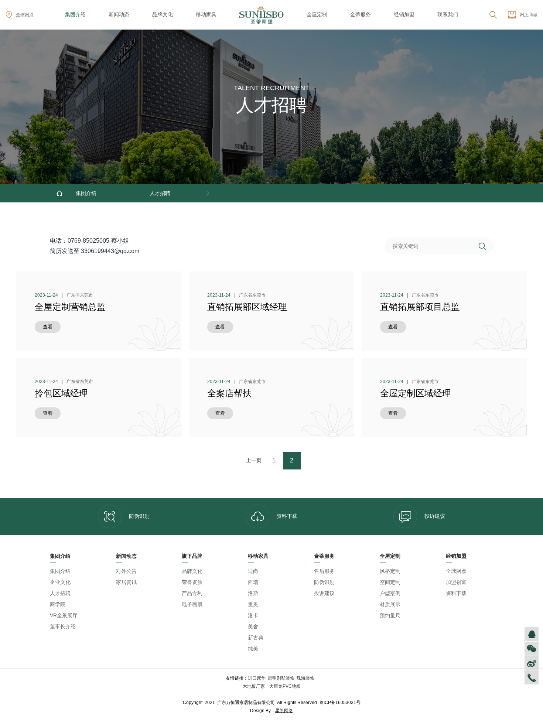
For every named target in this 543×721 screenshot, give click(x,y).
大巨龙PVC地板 (284, 686)
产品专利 (192, 593)
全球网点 (25, 14)
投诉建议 (434, 516)
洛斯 (253, 593)
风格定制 (390, 571)
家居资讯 (126, 582)
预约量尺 (390, 615)
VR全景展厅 (64, 615)
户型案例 (390, 593)
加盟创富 (456, 582)
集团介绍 (75, 14)
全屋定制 (317, 14)
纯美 (253, 649)
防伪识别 (139, 516)
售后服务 (324, 571)
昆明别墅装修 (281, 678)
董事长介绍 (63, 626)
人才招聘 (60, 593)
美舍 (253, 626)
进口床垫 (257, 678)
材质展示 (390, 604)
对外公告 (126, 571)
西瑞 (253, 582)
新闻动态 (119, 14)
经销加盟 (404, 14)
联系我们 (447, 14)
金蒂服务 (360, 14)
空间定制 (390, 582)
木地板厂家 (254, 686)
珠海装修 (305, 678)
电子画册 (192, 604)
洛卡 (253, 615)
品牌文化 (162, 14)
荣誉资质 (192, 582)
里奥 (253, 604)
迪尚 (253, 571)
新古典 (255, 637)
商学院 (57, 604)
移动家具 (206, 14)
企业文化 (60, 582)
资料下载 (287, 516)
